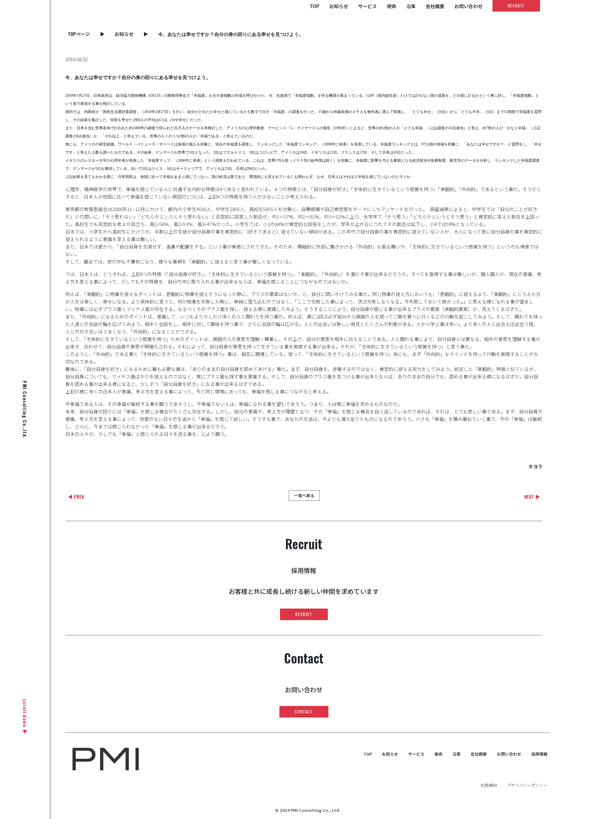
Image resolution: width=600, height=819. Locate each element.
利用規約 (489, 785)
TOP (314, 6)
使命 (391, 6)
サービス (367, 6)
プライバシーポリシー (527, 785)
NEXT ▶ (532, 496)
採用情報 (539, 754)
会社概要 (435, 6)
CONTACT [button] (304, 712)
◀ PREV (76, 496)
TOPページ (79, 33)
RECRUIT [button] (516, 6)
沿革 (411, 6)
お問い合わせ (468, 6)
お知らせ (338, 6)
